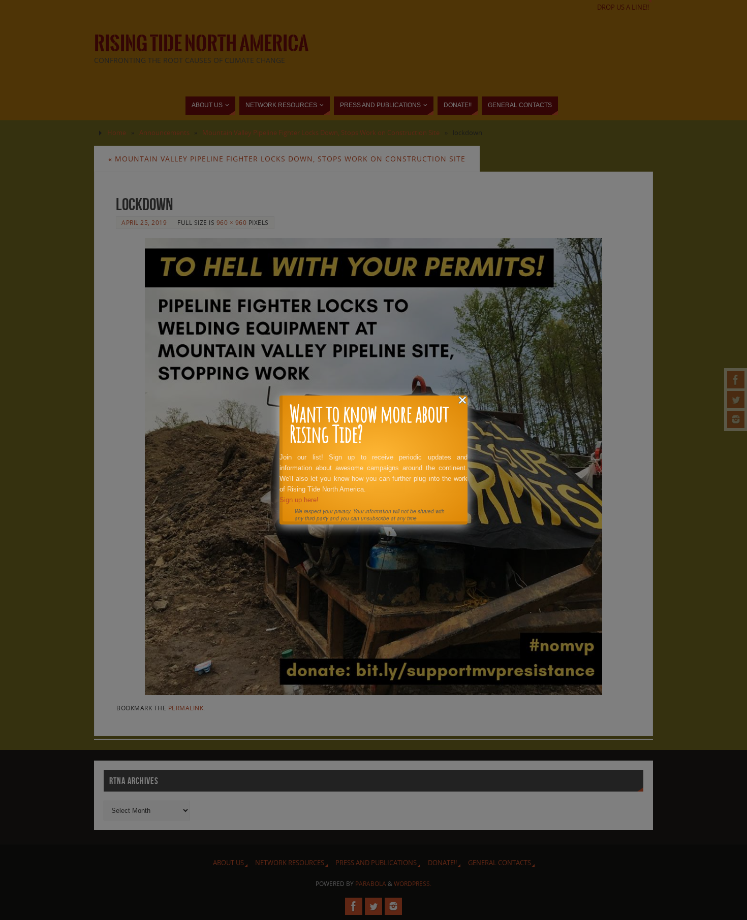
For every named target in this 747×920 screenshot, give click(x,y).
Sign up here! (299, 500)
